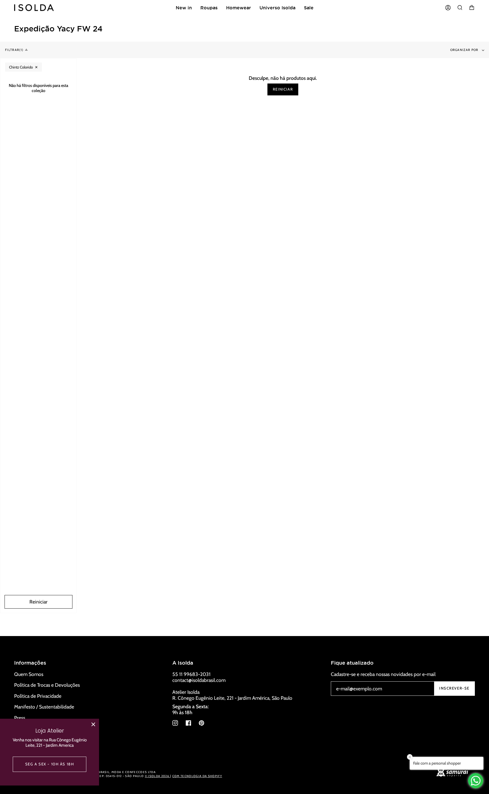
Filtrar (13, 50)
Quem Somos (28, 674)
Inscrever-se (454, 688)
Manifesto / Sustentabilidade (44, 707)
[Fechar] (93, 724)
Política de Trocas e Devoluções (47, 685)
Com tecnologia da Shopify (197, 776)
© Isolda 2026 (157, 776)
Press (19, 718)
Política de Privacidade (37, 696)
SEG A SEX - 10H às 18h (49, 764)
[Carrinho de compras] (472, 7)
